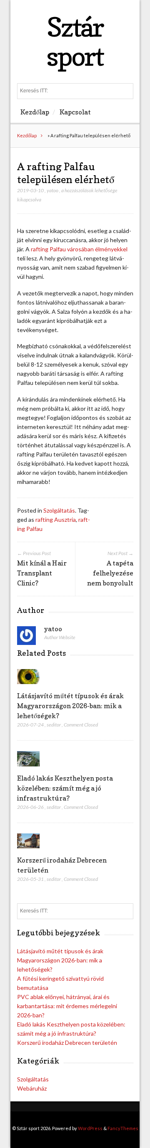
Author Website (59, 637)
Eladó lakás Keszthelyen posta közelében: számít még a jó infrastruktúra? (65, 788)
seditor (54, 725)
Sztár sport (75, 41)
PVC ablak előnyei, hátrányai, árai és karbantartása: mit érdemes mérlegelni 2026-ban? (67, 1006)
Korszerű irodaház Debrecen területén (67, 1042)
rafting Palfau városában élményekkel (79, 249)
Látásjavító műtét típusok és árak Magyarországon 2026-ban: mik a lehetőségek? (70, 706)
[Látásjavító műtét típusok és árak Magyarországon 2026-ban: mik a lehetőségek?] (28, 685)
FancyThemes (123, 1128)
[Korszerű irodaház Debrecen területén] (28, 850)
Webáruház (32, 1088)
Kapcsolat (75, 112)
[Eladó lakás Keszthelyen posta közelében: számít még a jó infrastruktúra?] (28, 768)
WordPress (90, 1128)
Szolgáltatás (59, 510)
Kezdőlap (34, 112)
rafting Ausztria (55, 519)
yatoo (52, 190)
